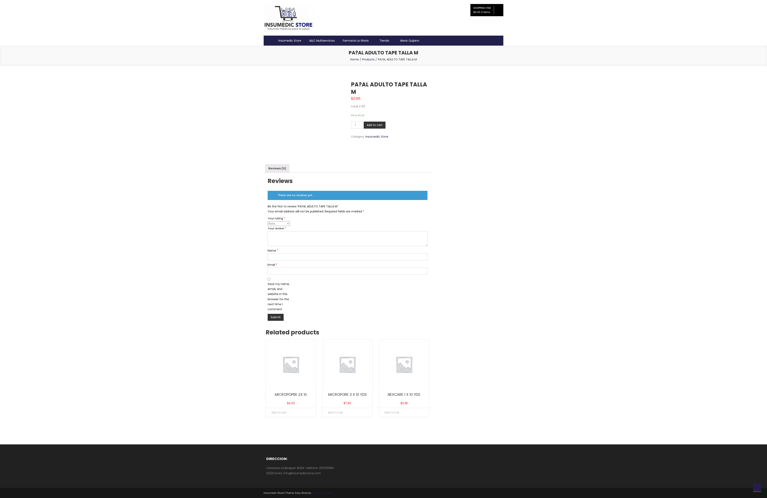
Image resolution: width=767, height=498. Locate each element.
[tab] (277, 168)
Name (273, 251)
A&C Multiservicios (322, 41)
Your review (277, 228)
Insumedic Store (289, 41)
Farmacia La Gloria (356, 41)
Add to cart (375, 125)
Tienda (384, 41)
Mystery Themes (321, 493)
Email (272, 265)
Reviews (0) (277, 168)
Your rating (276, 218)
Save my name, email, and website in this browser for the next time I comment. (279, 296)
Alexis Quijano (409, 41)
